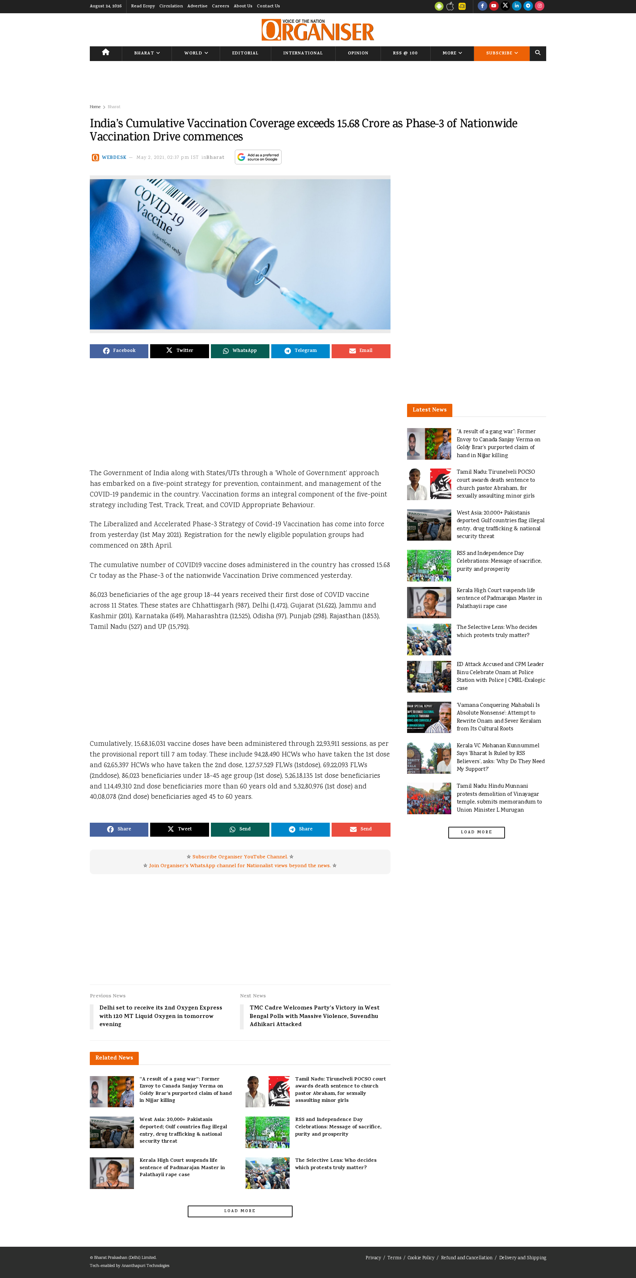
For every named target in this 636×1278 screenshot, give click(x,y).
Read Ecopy (143, 6)
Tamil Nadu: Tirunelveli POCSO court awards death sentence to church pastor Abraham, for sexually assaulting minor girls (340, 1090)
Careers (220, 6)
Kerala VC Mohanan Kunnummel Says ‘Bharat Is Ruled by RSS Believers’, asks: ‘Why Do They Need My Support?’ (501, 758)
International (303, 53)
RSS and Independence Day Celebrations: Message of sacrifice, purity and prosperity (338, 1127)
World (193, 53)
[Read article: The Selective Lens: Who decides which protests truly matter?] (267, 1173)
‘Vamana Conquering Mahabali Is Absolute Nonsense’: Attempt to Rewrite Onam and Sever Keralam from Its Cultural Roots (499, 717)
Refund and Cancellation (466, 1258)
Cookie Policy (421, 1258)
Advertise (197, 6)
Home (95, 107)
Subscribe (499, 53)
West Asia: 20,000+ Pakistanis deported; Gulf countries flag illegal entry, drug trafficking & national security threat (183, 1131)
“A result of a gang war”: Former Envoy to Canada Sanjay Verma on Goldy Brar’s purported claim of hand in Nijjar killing (185, 1090)
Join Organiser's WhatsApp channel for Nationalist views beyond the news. (240, 866)
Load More (240, 1211)
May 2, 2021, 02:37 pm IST (168, 157)
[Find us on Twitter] (505, 6)
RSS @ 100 (405, 53)
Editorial (245, 53)
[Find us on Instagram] (539, 6)
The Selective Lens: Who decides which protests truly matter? (336, 1164)
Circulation (171, 6)
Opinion (358, 53)
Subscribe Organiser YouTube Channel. (240, 857)
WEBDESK (114, 158)
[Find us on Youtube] (494, 6)
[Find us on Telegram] (528, 6)
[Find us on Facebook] (482, 6)
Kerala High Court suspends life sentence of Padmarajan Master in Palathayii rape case (182, 1168)
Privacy (373, 1258)
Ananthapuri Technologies (145, 1266)
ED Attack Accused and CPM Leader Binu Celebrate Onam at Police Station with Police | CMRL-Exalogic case (501, 677)
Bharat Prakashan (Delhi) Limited (125, 1258)
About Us (243, 6)
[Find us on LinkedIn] (517, 6)
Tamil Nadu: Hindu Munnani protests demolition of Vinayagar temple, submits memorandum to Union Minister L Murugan (499, 798)
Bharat (144, 53)
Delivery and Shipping (522, 1258)
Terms (394, 1258)
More (449, 53)
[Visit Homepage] (318, 30)
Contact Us (268, 6)
